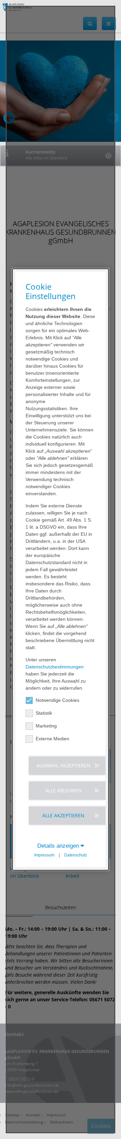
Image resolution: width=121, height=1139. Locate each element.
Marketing (46, 726)
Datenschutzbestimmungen (55, 666)
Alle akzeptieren (63, 815)
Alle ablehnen (63, 790)
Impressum (44, 855)
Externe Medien (52, 738)
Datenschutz (75, 855)
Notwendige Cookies (57, 700)
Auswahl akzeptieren (63, 765)
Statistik (44, 713)
